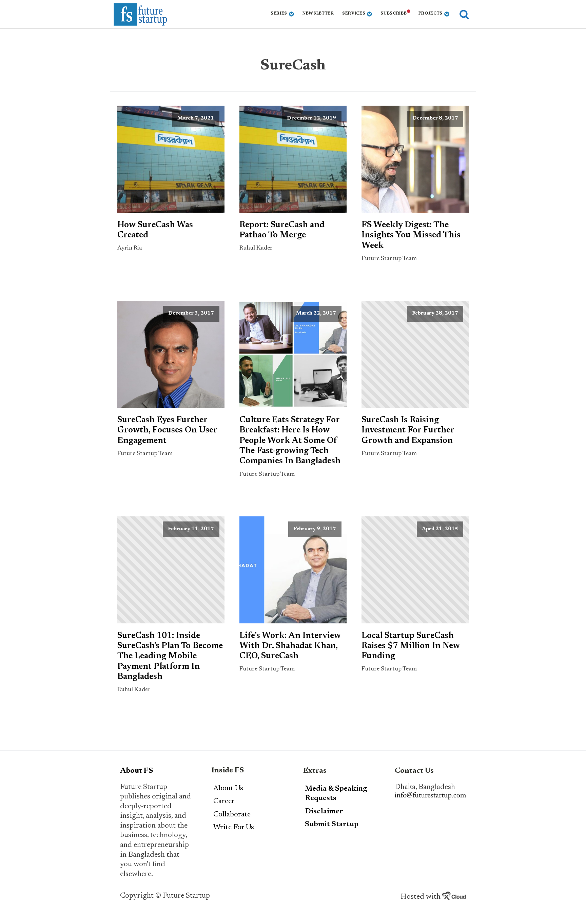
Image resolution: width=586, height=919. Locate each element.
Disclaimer (324, 811)
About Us (228, 788)
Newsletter (318, 14)
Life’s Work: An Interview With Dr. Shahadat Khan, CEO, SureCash (290, 646)
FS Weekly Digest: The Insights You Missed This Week (411, 235)
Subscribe (393, 14)
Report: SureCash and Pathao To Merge (282, 230)
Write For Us (233, 827)
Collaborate (232, 814)
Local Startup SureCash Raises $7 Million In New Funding (411, 646)
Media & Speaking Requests (336, 794)
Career (224, 801)
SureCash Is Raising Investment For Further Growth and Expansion (408, 430)
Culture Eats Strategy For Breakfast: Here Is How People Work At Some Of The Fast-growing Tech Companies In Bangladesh (289, 441)
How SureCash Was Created (155, 230)
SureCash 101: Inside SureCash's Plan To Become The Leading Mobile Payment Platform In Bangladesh (170, 656)
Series (279, 14)
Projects (430, 14)
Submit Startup (331, 824)
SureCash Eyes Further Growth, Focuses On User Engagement (167, 430)
